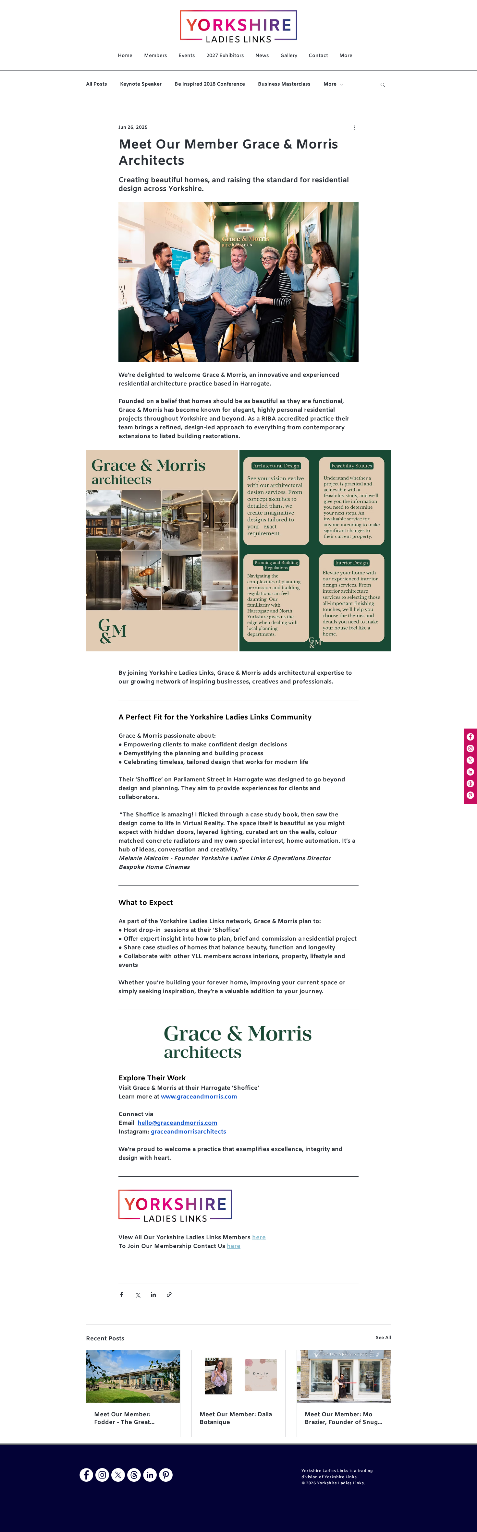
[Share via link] (169, 1294)
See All (383, 1338)
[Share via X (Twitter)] (137, 1294)
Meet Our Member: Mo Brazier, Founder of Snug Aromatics (341, 1418)
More (330, 84)
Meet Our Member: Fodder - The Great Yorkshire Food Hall (122, 1418)
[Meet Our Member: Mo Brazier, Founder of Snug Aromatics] (344, 1376)
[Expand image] (162, 550)
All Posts (96, 84)
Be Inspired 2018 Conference (210, 84)
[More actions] (355, 127)
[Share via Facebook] (121, 1294)
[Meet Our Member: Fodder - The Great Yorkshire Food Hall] (133, 1376)
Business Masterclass (284, 84)
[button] (383, 84)
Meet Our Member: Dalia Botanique (236, 1418)
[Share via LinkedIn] (153, 1294)
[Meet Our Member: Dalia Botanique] (239, 1376)
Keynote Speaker (141, 84)
